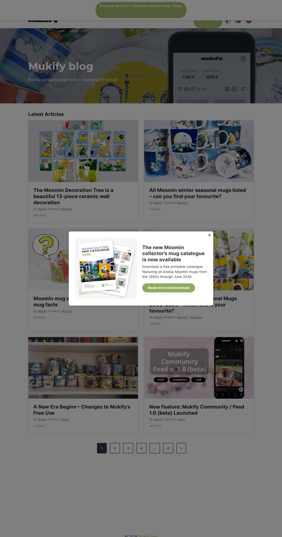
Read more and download (168, 288)
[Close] (209, 235)
